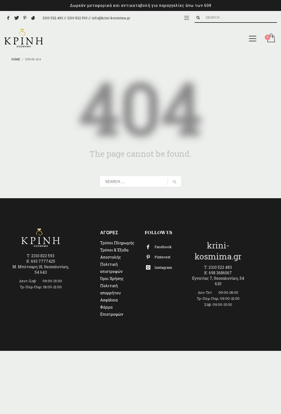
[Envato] (33, 18)
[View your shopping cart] (271, 38)
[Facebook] (8, 18)
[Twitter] (16, 18)
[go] (198, 17)
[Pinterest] (25, 18)
